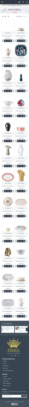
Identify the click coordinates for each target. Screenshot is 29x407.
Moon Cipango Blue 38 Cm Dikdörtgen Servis (8, 311)
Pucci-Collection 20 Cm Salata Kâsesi (21, 111)
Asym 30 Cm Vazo (21, 186)
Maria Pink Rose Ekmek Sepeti (21, 236)
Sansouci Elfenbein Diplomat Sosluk (21, 36)
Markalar (13, 5)
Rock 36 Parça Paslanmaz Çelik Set (9, 328)
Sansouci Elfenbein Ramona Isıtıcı (8, 236)
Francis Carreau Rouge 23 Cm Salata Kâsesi (21, 136)
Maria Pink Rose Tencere (8, 111)
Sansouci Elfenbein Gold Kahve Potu (21, 311)
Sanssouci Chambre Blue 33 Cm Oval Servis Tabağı (8, 286)
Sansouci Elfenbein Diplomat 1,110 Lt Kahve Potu (8, 61)
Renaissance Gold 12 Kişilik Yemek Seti (22, 328)
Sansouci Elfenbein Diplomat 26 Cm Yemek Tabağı (8, 211)
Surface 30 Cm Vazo (7, 86)
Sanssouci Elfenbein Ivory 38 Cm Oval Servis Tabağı (21, 211)
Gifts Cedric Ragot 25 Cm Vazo (8, 136)
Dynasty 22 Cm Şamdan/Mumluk (21, 86)
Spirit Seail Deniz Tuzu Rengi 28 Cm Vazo (8, 161)
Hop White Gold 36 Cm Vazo (8, 36)
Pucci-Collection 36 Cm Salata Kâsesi (21, 61)
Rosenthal (8, 33)
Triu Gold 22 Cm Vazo (8, 261)
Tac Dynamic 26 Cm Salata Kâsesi (21, 261)
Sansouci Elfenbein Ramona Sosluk (21, 286)
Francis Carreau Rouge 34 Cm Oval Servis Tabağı (8, 186)
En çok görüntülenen (7, 323)
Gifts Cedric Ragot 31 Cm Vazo (21, 161)
